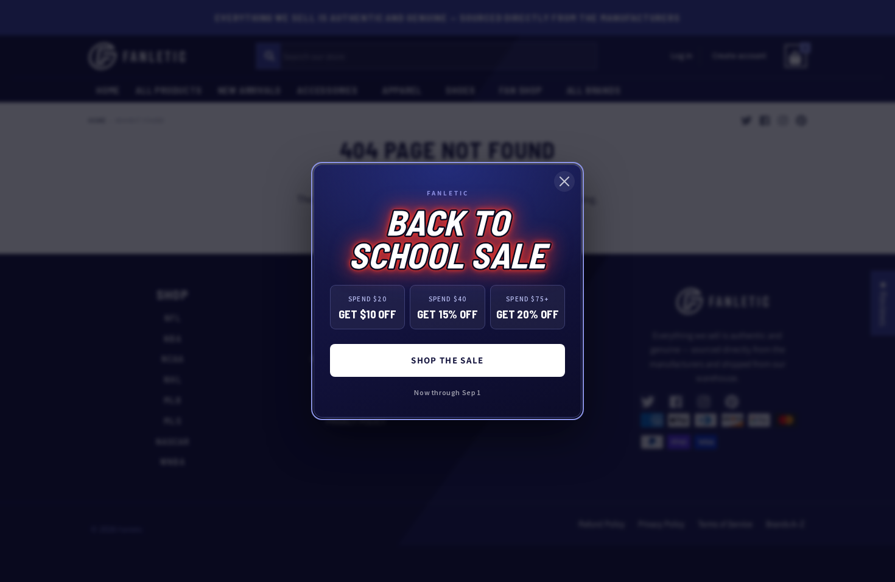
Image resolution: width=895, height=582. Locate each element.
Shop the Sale (447, 360)
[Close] (564, 181)
